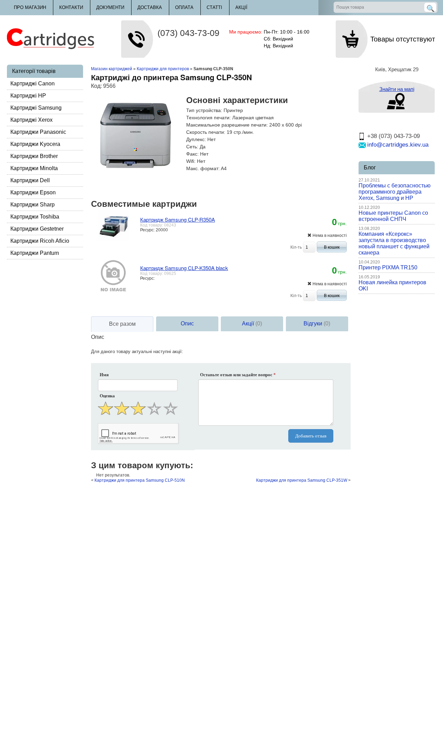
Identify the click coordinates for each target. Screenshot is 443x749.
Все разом (122, 324)
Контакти (71, 7)
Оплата (184, 7)
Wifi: (191, 161)
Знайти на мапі (396, 89)
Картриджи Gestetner (37, 229)
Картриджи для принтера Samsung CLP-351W (301, 480)
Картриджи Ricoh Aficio (39, 241)
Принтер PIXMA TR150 (388, 267)
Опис (187, 323)
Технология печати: (208, 117)
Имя (104, 374)
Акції (241, 7)
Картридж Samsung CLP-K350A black (184, 267)
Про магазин (30, 7)
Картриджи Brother (34, 156)
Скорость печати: (205, 132)
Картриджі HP (28, 96)
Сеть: (192, 146)
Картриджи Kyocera (35, 144)
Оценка (107, 395)
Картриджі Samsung (36, 108)
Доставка (149, 7)
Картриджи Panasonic (38, 132)
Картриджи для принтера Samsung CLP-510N (139, 480)
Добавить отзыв (310, 435)
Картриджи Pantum (34, 253)
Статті (214, 7)
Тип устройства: (204, 110)
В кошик (332, 247)
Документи (110, 7)
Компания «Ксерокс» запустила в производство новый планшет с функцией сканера (394, 243)
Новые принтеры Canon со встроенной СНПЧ (393, 216)
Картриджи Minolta (34, 168)
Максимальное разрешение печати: (227, 125)
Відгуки (317, 323)
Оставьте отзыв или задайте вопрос (238, 374)
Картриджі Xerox (31, 120)
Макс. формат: (203, 168)
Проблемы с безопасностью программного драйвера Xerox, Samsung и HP (395, 192)
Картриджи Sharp (32, 204)
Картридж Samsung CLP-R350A (177, 219)
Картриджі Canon (32, 83)
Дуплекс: (196, 139)
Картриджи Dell (30, 180)
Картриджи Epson (33, 192)
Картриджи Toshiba (34, 217)
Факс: (192, 154)
